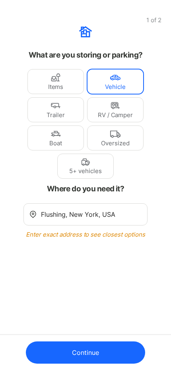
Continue (85, 353)
